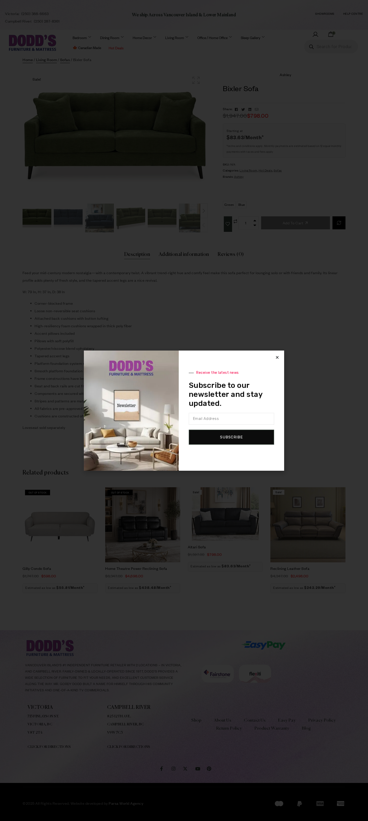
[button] (277, 357)
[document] (184, 410)
